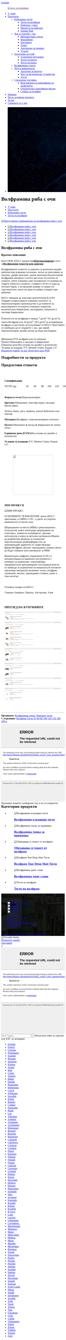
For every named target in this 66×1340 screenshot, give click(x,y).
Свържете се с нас (17, 103)
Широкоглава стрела (32, 36)
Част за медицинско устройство (38, 74)
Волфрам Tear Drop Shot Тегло (35, 863)
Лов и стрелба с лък (25, 33)
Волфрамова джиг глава (31, 876)
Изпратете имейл (10, 940)
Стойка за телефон (31, 91)
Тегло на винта (29, 59)
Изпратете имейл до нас (14, 350)
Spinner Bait (27, 31)
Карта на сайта (35, 934)
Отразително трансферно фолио (38, 88)
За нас (11, 100)
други (24, 77)
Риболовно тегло (23, 19)
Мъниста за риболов (32, 28)
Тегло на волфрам (30, 22)
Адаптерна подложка (32, 57)
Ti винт (25, 51)
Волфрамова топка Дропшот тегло (33, 715)
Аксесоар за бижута (31, 71)
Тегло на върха (29, 62)
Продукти (13, 16)
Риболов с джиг (29, 25)
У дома (11, 13)
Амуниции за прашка (32, 48)
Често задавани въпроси (21, 97)
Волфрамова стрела (24, 65)
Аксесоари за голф (24, 54)
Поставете (26, 42)
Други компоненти (24, 68)
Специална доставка (25, 80)
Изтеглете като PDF (39, 350)
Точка (24, 45)
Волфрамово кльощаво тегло (34, 819)
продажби (6, 943)
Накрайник (27, 39)
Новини (12, 94)
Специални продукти (13, 934)
